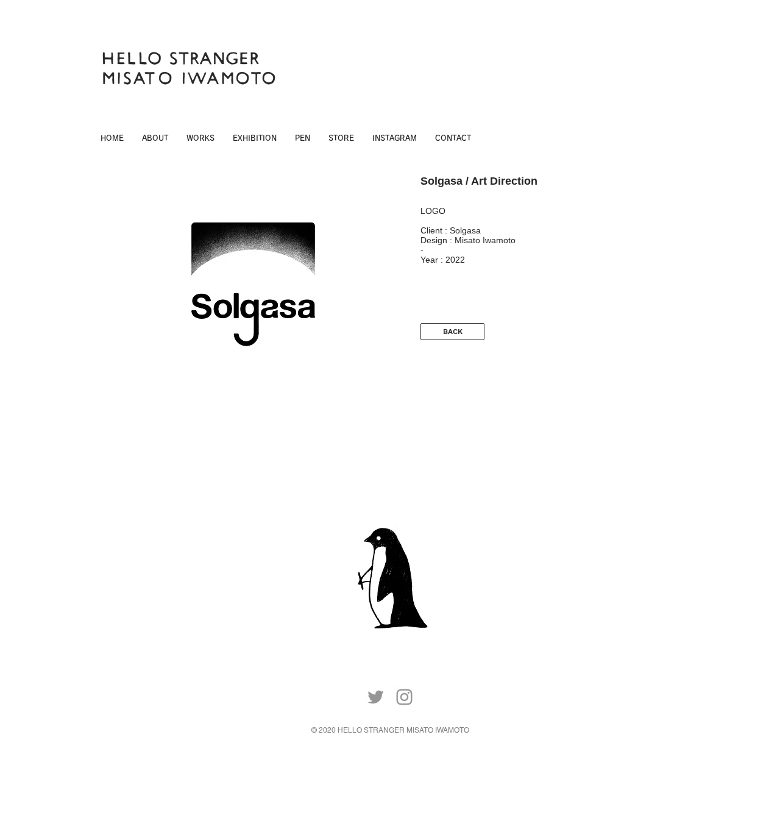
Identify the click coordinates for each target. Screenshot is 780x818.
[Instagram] (404, 697)
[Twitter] (375, 697)
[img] (253, 296)
